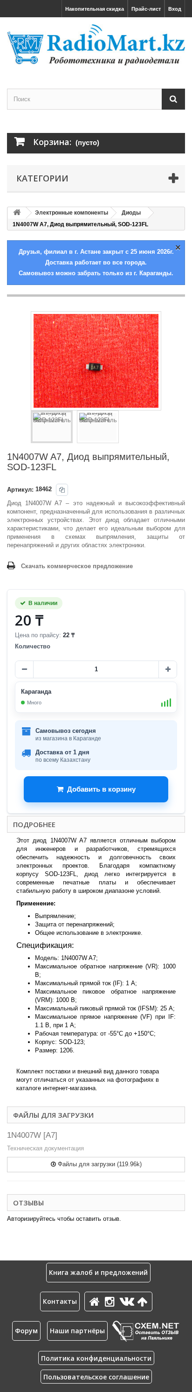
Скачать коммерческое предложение (77, 566)
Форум (26, 1330)
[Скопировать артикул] (62, 490)
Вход (174, 9)
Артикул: (20, 489)
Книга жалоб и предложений (98, 1272)
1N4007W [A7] (32, 1135)
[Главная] (96, 1301)
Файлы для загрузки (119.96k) (99, 1164)
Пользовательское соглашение (96, 1376)
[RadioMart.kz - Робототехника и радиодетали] (96, 44)
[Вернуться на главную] (17, 213)
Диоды (131, 212)
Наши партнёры (77, 1330)
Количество (32, 646)
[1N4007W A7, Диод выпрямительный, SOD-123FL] (51, 427)
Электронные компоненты (71, 212)
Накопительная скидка (94, 9)
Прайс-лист (146, 9)
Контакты (60, 1301)
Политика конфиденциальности (96, 1358)
